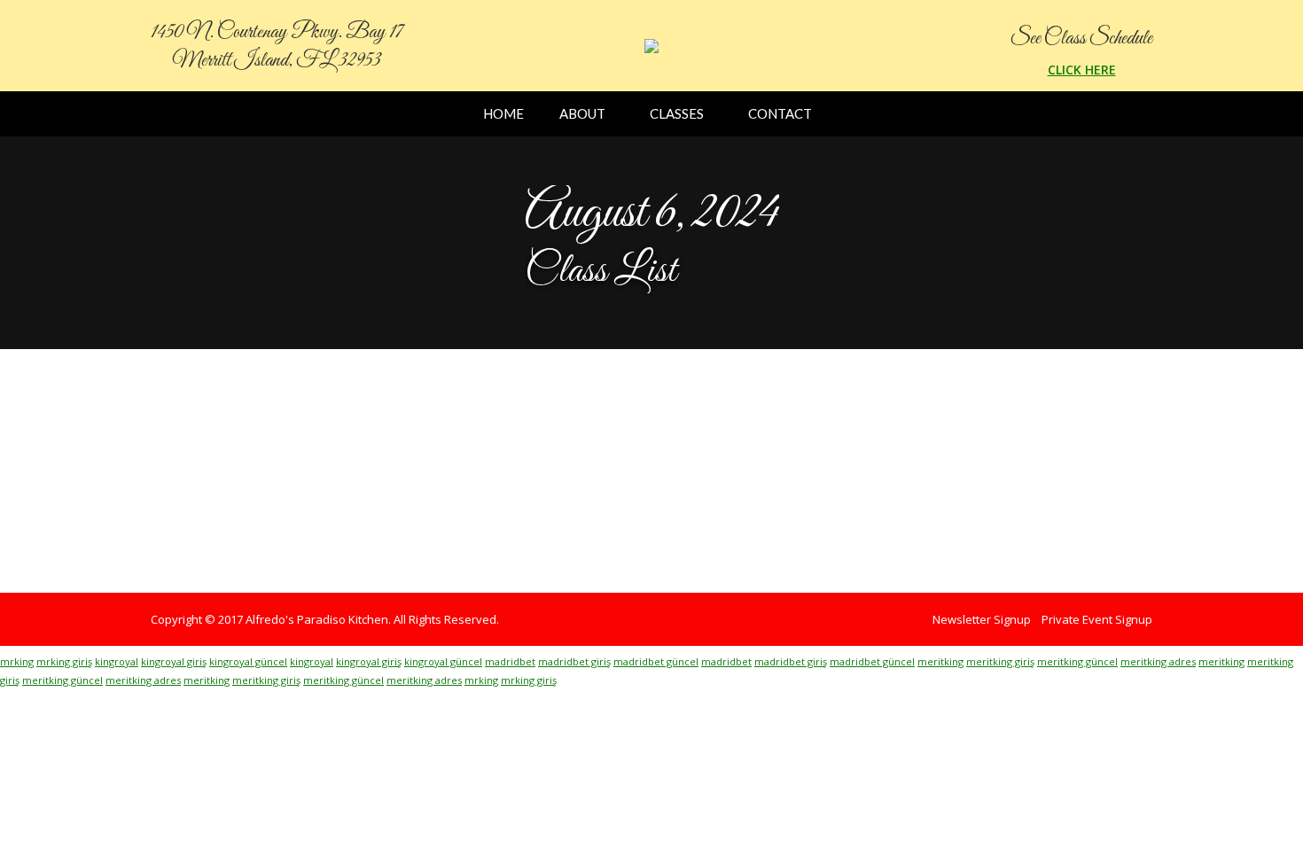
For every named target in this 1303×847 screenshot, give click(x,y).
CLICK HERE (1082, 69)
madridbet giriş (574, 661)
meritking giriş (1000, 661)
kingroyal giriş (174, 661)
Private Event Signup (1097, 619)
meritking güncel (1077, 661)
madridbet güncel (655, 661)
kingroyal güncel (248, 661)
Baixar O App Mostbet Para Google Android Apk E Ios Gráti (442, 433)
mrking (17, 661)
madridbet (510, 661)
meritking (940, 661)
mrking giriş (64, 661)
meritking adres (1158, 661)
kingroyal (116, 661)
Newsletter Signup (981, 619)
